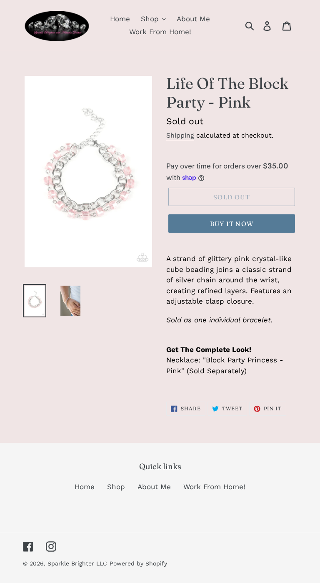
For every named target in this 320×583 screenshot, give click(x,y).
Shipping (180, 135)
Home (85, 486)
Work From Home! (214, 486)
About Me (154, 486)
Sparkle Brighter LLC (77, 563)
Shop (116, 486)
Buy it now (231, 224)
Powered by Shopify (138, 563)
